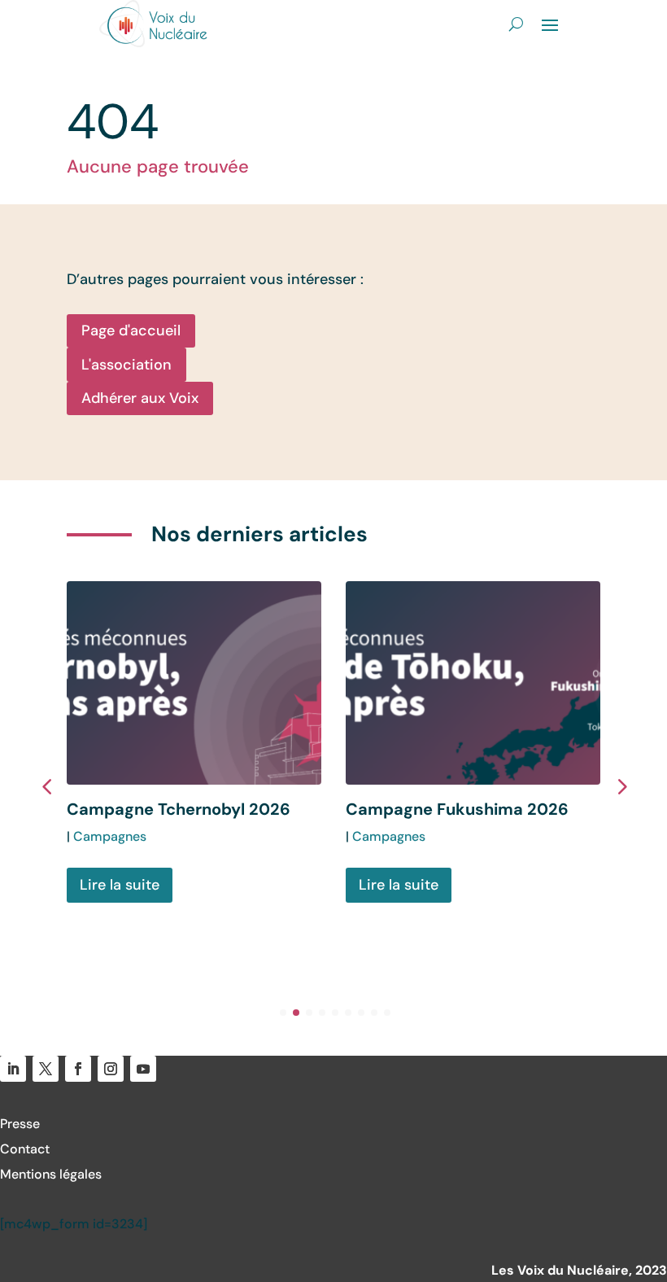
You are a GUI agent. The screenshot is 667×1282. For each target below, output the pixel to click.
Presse (20, 1123)
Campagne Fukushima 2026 (457, 809)
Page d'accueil (131, 330)
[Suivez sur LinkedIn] (13, 1069)
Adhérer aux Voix (139, 398)
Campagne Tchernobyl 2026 (178, 809)
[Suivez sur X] (46, 1069)
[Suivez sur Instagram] (111, 1069)
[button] (620, 785)
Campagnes (109, 836)
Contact (25, 1148)
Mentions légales (51, 1174)
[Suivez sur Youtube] (143, 1069)
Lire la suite (119, 885)
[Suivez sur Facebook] (78, 1069)
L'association (126, 364)
